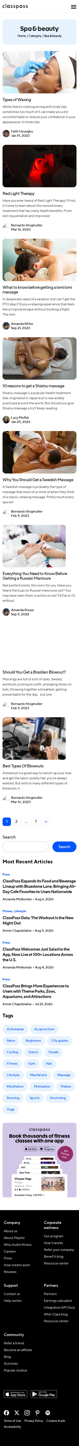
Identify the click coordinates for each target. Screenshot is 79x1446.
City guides (59, 1041)
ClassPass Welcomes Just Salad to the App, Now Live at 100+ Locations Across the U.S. (38, 954)
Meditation (15, 1086)
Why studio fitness (18, 1245)
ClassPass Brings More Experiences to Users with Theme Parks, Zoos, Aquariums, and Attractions (36, 991)
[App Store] (15, 1394)
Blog (7, 1357)
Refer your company (59, 1250)
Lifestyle (20, 911)
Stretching (58, 1098)
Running (13, 1098)
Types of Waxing (17, 100)
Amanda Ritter (22, 324)
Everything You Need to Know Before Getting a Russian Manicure (35, 576)
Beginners (33, 1041)
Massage (64, 1075)
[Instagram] (27, 1412)
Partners (50, 1294)
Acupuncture (44, 1029)
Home (21, 36)
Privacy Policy (33, 1420)
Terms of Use (12, 1420)
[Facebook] (6, 1412)
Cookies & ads (55, 1420)
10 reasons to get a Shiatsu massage (34, 386)
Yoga (10, 1109)
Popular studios (15, 1370)
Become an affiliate (18, 1350)
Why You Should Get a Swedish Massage (38, 480)
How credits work (17, 1265)
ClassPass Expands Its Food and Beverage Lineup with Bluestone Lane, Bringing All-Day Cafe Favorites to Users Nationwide (39, 886)
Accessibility (12, 1426)
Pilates (66, 1086)
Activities (11, 1364)
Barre (11, 1041)
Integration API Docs (59, 1307)
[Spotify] (47, 1412)
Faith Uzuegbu (22, 131)
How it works (53, 1243)
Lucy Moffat (20, 418)
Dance (33, 1052)
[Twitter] (16, 1412)
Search (9, 837)
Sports (35, 1098)
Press (6, 874)
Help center (13, 1301)
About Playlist (14, 1238)
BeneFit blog (53, 1257)
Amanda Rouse (22, 610)
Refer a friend (14, 1343)
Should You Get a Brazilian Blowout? (34, 672)
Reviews (10, 1272)
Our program (53, 1236)
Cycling (12, 1052)
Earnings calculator (58, 1301)
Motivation (42, 1086)
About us (10, 1231)
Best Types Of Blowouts (23, 766)
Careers (10, 1251)
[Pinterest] (37, 1412)
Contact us (12, 1294)
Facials (53, 1052)
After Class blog (56, 1314)
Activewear (15, 1029)
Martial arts (38, 1075)
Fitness (7, 911)
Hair (49, 1063)
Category (35, 36)
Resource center (56, 1263)
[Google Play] (44, 1394)
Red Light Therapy (18, 194)
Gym (31, 1063)
